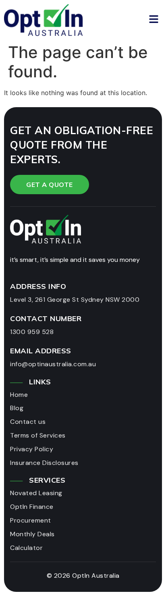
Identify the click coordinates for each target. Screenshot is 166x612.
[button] (122, 19)
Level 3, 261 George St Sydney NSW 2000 (74, 299)
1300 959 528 (32, 332)
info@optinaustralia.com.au (53, 364)
